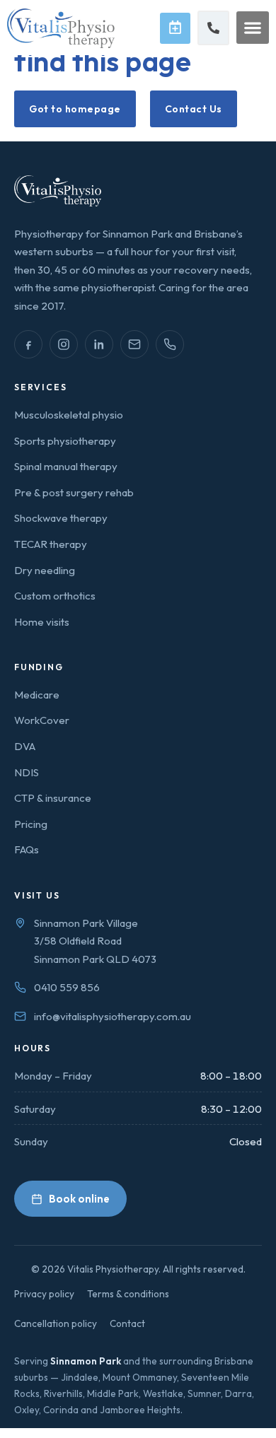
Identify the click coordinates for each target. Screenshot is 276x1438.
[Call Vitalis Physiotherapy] (170, 344)
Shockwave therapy (61, 518)
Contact (127, 1323)
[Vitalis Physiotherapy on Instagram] (64, 344)
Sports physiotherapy (65, 441)
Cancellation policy (55, 1323)
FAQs (26, 849)
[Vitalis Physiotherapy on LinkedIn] (99, 344)
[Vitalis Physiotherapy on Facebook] (28, 344)
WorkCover (41, 720)
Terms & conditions (128, 1293)
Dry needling (44, 570)
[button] (252, 27)
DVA (24, 746)
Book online (79, 1198)
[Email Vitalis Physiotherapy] (134, 344)
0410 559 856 (67, 987)
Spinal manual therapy (65, 466)
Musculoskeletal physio (68, 414)
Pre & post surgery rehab (74, 492)
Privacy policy (44, 1293)
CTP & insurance (52, 798)
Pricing (30, 824)
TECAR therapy (50, 544)
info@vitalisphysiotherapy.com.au (112, 1016)
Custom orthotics (55, 595)
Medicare (36, 694)
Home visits (41, 622)
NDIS (26, 772)
